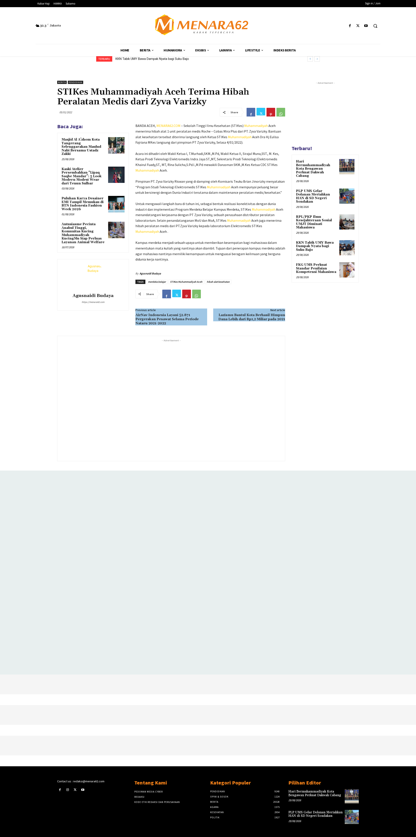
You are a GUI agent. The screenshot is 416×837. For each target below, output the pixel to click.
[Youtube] (366, 26)
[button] (375, 26)
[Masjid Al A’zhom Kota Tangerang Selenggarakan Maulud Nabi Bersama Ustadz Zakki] (116, 145)
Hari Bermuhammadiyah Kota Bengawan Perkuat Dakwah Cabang (313, 168)
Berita (62, 82)
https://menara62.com (93, 302)
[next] (317, 59)
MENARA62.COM (168, 125)
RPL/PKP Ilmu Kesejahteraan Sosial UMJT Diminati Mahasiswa (314, 222)
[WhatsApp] (280, 112)
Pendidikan (75, 82)
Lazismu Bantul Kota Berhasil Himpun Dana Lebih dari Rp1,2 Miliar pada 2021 (251, 317)
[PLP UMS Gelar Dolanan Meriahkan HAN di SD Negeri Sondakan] (346, 196)
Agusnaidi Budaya (93, 296)
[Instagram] (67, 790)
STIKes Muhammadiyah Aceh (186, 281)
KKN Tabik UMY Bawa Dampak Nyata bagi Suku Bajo (152, 59)
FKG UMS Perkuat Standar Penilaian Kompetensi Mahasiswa (316, 268)
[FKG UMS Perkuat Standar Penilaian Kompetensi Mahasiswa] (346, 269)
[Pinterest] (270, 112)
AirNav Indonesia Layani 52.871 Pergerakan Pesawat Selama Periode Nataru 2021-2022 (167, 319)
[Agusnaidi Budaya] (93, 277)
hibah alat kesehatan (218, 281)
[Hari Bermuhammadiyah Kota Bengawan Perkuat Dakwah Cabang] (346, 166)
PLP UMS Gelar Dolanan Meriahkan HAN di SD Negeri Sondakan (313, 196)
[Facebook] (350, 26)
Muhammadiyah (256, 125)
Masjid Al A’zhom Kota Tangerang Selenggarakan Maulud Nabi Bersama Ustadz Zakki (81, 147)
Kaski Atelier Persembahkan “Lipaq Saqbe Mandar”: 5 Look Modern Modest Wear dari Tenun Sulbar (81, 176)
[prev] (310, 59)
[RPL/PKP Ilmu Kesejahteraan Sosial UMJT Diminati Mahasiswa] (346, 222)
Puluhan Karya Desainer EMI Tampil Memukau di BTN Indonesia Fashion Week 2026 (83, 203)
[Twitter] (358, 26)
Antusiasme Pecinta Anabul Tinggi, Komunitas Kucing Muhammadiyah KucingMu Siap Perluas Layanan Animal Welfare (83, 233)
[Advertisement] (171, 400)
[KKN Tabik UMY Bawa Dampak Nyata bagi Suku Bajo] (346, 247)
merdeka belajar (157, 281)
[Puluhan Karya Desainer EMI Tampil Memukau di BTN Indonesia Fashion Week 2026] (116, 204)
